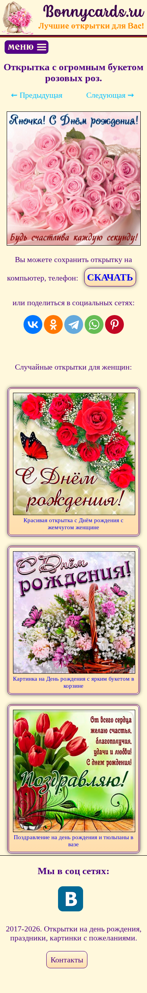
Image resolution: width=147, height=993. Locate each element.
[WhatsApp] (94, 324)
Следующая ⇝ (110, 95)
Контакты (67, 959)
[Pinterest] (114, 324)
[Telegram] (73, 324)
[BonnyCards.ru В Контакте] (70, 898)
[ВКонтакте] (33, 324)
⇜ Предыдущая (36, 95)
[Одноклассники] (53, 324)
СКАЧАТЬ (110, 277)
